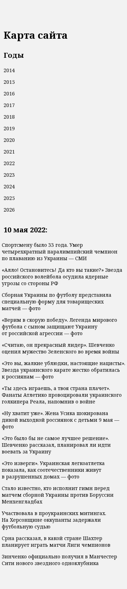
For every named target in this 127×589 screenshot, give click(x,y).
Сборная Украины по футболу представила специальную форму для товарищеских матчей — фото (56, 302)
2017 (9, 105)
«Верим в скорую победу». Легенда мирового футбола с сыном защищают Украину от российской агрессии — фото (59, 327)
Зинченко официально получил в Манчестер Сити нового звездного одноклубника (59, 559)
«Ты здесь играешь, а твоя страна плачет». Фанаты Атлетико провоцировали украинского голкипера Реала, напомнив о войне (62, 395)
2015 (9, 82)
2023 (9, 174)
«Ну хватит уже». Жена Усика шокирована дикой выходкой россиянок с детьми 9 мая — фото (60, 420)
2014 (9, 70)
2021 (9, 151)
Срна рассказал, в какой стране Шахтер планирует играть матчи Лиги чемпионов (56, 541)
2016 (9, 93)
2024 (9, 186)
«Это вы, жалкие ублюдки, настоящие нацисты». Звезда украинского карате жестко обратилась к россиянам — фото (63, 370)
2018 (9, 116)
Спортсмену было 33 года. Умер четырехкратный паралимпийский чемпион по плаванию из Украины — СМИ (59, 252)
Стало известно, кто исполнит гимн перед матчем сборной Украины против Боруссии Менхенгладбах (58, 495)
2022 (9, 163)
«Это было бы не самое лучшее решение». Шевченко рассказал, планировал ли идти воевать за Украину (56, 445)
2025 (9, 198)
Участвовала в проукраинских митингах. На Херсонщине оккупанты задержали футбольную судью (54, 520)
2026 (9, 209)
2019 (9, 128)
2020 (9, 140)
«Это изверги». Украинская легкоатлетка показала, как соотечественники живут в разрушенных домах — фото (53, 470)
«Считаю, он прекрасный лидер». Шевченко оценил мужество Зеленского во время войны (60, 348)
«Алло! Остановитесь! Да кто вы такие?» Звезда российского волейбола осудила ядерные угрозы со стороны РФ (62, 277)
